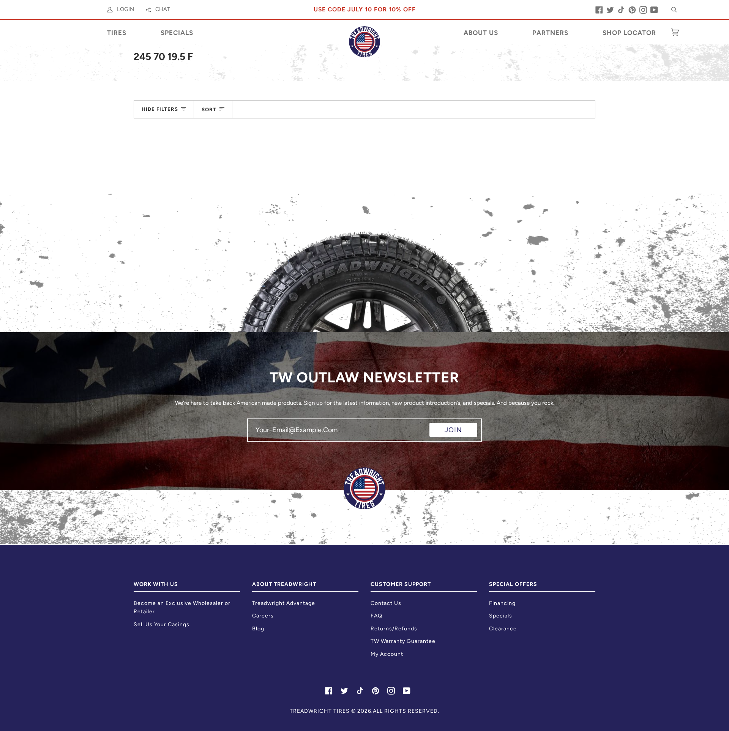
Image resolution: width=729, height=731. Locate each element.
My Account (387, 654)
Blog (258, 628)
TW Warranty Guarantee (403, 641)
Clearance (503, 628)
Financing (502, 603)
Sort (209, 109)
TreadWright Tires (320, 711)
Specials (500, 616)
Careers (263, 616)
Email (260, 437)
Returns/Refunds (394, 628)
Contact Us (386, 603)
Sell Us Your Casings (161, 624)
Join (453, 430)
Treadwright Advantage (283, 603)
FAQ (376, 616)
